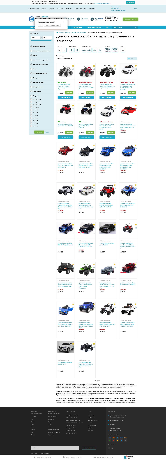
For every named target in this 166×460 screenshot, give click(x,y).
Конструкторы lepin (71, 428)
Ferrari (32, 434)
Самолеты (51, 434)
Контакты (51, 8)
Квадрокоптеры (52, 416)
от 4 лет (35, 115)
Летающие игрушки (53, 429)
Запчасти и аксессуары (94, 27)
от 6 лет (35, 120)
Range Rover (34, 427)
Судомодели (51, 427)
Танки (49, 424)
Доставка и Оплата (34, 8)
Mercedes (33, 416)
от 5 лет (35, 118)
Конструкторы (70, 411)
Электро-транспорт (64, 32)
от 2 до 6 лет (37, 99)
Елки (107, 27)
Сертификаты (92, 8)
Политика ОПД (92, 417)
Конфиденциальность (44, 453)
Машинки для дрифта (54, 432)
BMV (32, 419)
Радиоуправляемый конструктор (74, 422)
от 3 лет (35, 112)
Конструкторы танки (71, 433)
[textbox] (125, 27)
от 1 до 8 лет (37, 104)
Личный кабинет (92, 425)
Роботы (50, 422)
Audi (32, 432)
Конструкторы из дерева (72, 415)
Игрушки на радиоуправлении (54, 412)
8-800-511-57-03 (111, 18)
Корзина (90, 428)
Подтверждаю (130, 2)
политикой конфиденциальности (102, 3)
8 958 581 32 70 (111, 21)
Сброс (47, 132)
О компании (60, 8)
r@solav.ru (112, 424)
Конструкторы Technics (71, 417)
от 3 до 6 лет (37, 102)
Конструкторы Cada (71, 425)
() (42, 457)
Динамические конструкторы (73, 420)
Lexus (32, 424)
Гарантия (44, 8)
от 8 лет (35, 126)
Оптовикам (69, 8)
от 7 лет (35, 123)
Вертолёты (51, 419)
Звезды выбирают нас (80, 8)
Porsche (33, 422)
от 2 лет (35, 110)
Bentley (32, 429)
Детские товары (77, 27)
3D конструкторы (70, 430)
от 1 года (36, 107)
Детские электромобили (78, 32)
